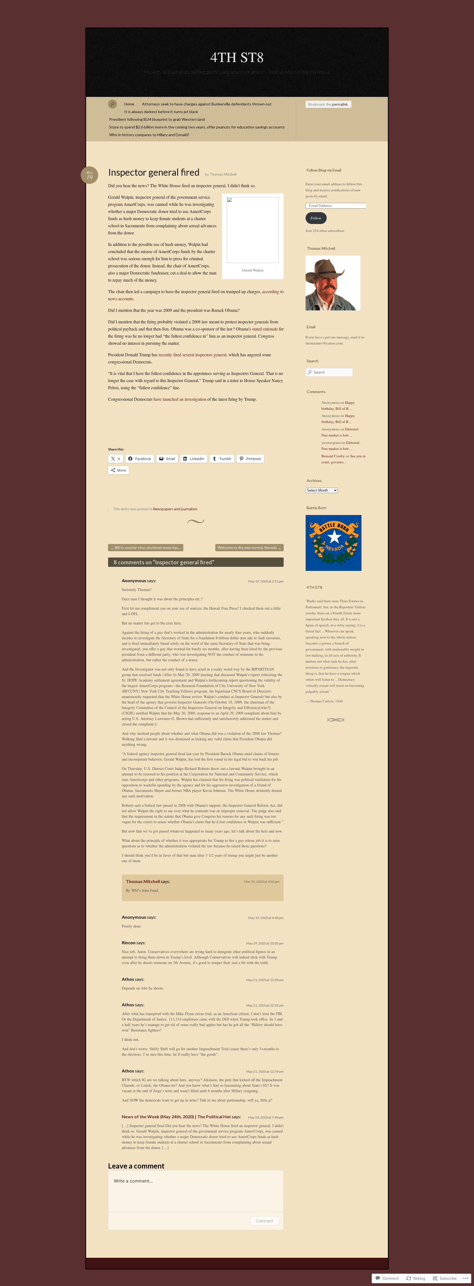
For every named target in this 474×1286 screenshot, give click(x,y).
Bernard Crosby (333, 455)
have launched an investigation (180, 399)
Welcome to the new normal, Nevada (249, 547)
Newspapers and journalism (175, 509)
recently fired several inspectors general (192, 354)
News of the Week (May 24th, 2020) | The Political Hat (176, 1116)
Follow (316, 217)
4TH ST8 (237, 56)
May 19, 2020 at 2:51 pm (266, 581)
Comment (264, 1220)
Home (129, 104)
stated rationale (265, 329)
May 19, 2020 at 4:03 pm (262, 881)
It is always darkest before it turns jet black (161, 111)
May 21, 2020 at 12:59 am (265, 1071)
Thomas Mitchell (223, 174)
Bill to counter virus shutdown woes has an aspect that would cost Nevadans (147, 547)
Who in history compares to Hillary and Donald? (149, 134)
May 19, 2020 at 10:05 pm (265, 943)
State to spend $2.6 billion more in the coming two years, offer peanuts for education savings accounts (197, 127)
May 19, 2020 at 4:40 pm (266, 918)
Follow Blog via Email (324, 170)
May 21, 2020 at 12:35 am (265, 1005)
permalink (340, 104)
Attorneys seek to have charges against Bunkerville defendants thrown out (207, 104)
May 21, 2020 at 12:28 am (265, 980)
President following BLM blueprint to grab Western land (157, 119)
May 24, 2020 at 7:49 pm (266, 1117)
